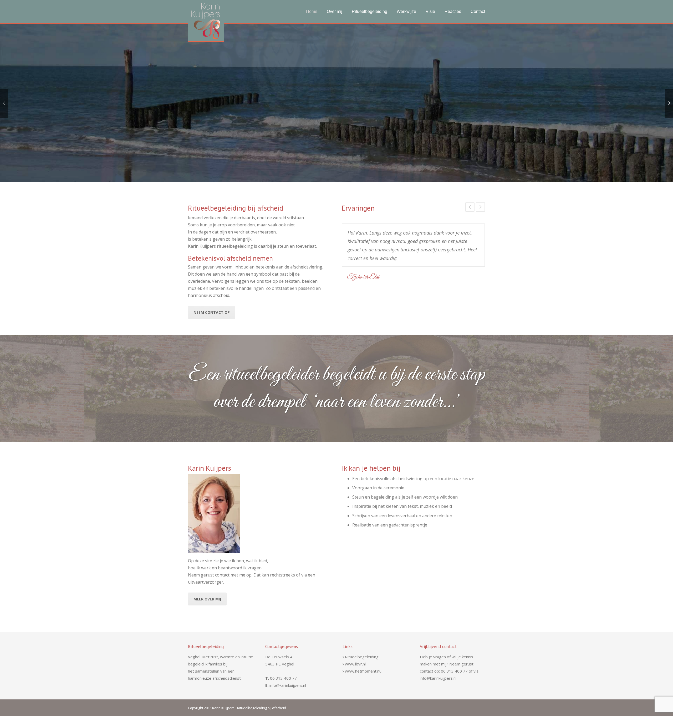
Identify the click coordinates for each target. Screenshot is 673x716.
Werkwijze (406, 11)
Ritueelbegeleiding (369, 11)
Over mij (334, 11)
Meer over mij (207, 598)
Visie (430, 11)
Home (311, 11)
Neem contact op (211, 312)
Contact (478, 11)
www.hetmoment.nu (363, 671)
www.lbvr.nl (355, 664)
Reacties (453, 11)
